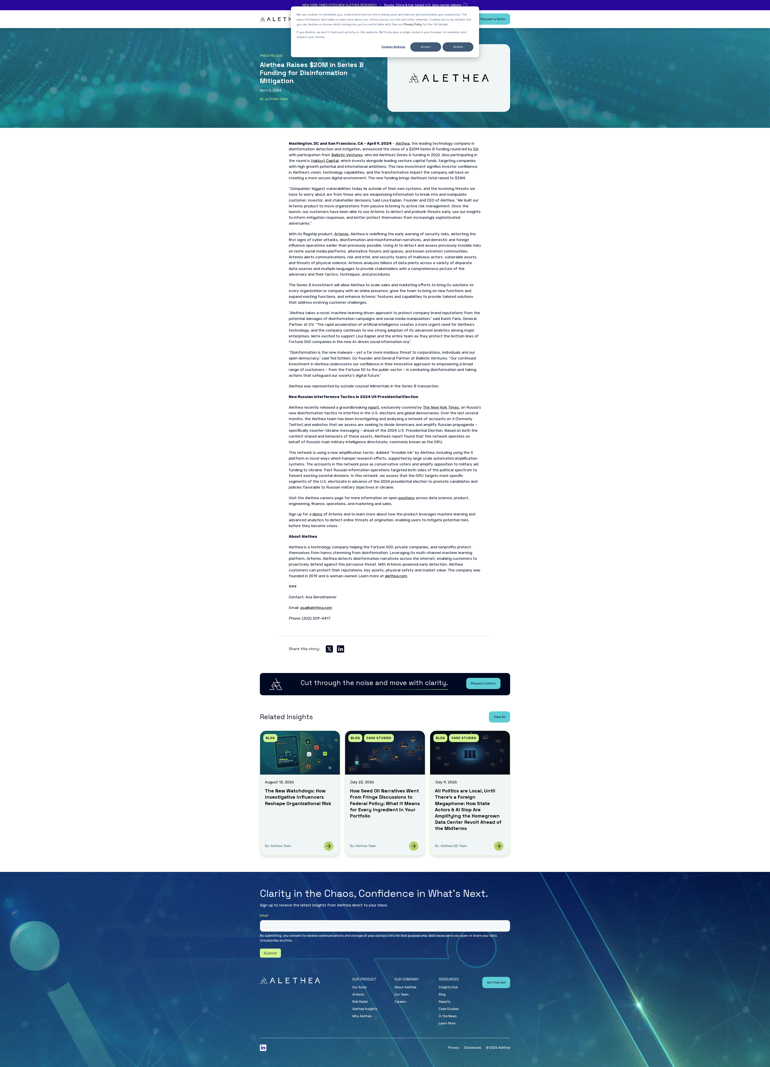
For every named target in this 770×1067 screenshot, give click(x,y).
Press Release (271, 56)
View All (499, 717)
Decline (458, 47)
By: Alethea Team (274, 99)
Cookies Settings (393, 47)
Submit (270, 953)
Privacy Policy (413, 24)
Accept (426, 47)
